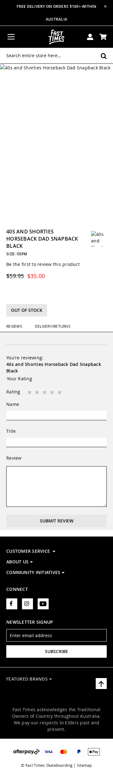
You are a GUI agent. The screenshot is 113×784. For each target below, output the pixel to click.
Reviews (14, 326)
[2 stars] (37, 392)
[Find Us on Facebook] (11, 603)
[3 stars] (45, 392)
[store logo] (56, 37)
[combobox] (56, 55)
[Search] (104, 56)
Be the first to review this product (43, 264)
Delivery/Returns (53, 326)
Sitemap (84, 765)
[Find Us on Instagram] (27, 603)
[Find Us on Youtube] (43, 603)
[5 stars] (60, 392)
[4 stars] (52, 392)
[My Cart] (103, 37)
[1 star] (30, 392)
